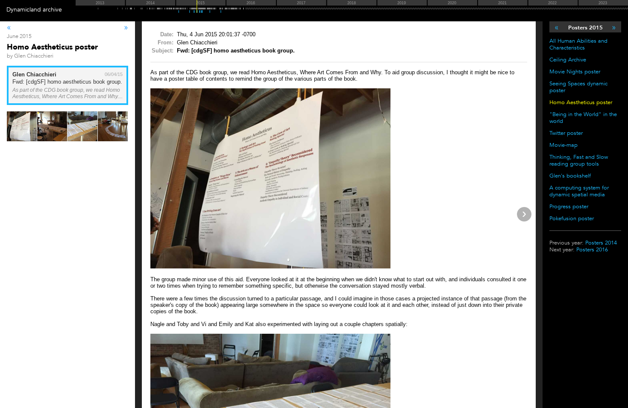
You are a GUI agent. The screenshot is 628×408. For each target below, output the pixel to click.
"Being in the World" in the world (583, 118)
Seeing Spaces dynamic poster (578, 87)
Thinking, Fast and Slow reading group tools (578, 160)
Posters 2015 (585, 28)
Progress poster (568, 206)
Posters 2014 (601, 243)
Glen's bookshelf (570, 176)
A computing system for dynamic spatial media (579, 191)
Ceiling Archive (567, 60)
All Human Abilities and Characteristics (578, 44)
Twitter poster (566, 133)
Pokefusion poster (571, 218)
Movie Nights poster (574, 72)
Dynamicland (23, 10)
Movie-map (563, 145)
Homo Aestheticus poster (580, 102)
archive (52, 10)
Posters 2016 (592, 250)
